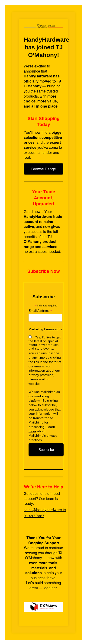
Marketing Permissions (45, 329)
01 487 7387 (34, 515)
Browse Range (43, 169)
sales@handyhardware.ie (45, 509)
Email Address (40, 311)
